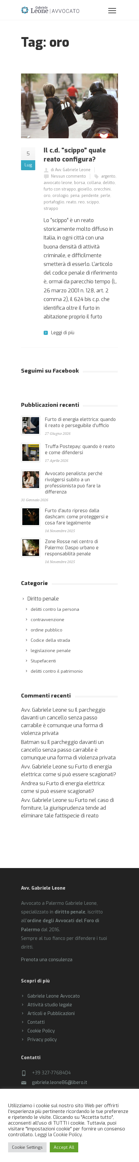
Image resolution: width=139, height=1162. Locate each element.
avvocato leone (58, 182)
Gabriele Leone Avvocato (53, 996)
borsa (79, 182)
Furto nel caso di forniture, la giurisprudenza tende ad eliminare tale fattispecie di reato (67, 808)
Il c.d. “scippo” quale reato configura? (75, 155)
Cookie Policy (41, 1031)
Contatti (36, 1022)
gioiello (85, 189)
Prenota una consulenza (46, 960)
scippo (93, 202)
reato (71, 202)
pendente (90, 195)
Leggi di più (62, 333)
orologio (60, 195)
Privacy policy (42, 1040)
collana (94, 182)
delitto (109, 182)
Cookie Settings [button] (27, 1147)
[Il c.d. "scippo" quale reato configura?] (69, 105)
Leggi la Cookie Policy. (58, 1134)
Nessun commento (68, 176)
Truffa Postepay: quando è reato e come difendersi (80, 450)
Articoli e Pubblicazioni (51, 1014)
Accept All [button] (64, 1147)
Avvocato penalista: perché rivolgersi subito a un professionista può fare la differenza (73, 483)
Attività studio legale (49, 1005)
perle (105, 195)
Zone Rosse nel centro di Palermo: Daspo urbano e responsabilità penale (72, 548)
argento (108, 176)
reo (81, 202)
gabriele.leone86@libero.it (59, 1082)
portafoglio (54, 202)
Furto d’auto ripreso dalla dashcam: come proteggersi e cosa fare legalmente (76, 517)
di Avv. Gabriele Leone (71, 169)
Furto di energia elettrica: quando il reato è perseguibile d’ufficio (80, 422)
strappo (51, 208)
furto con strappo (60, 189)
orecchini (102, 189)
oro (47, 195)
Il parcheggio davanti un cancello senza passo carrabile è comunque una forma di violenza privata (68, 750)
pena (75, 195)
